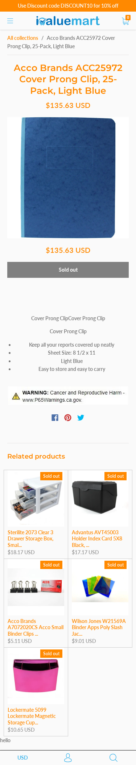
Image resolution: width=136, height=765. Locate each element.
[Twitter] (80, 417)
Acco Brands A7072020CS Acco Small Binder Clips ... (35, 627)
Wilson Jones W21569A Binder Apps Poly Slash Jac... (99, 627)
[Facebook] (55, 417)
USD (22, 757)
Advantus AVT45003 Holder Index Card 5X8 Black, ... (97, 538)
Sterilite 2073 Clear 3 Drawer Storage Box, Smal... (30, 538)
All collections (22, 38)
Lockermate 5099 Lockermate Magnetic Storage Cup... (32, 716)
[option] (68, 177)
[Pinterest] (67, 417)
